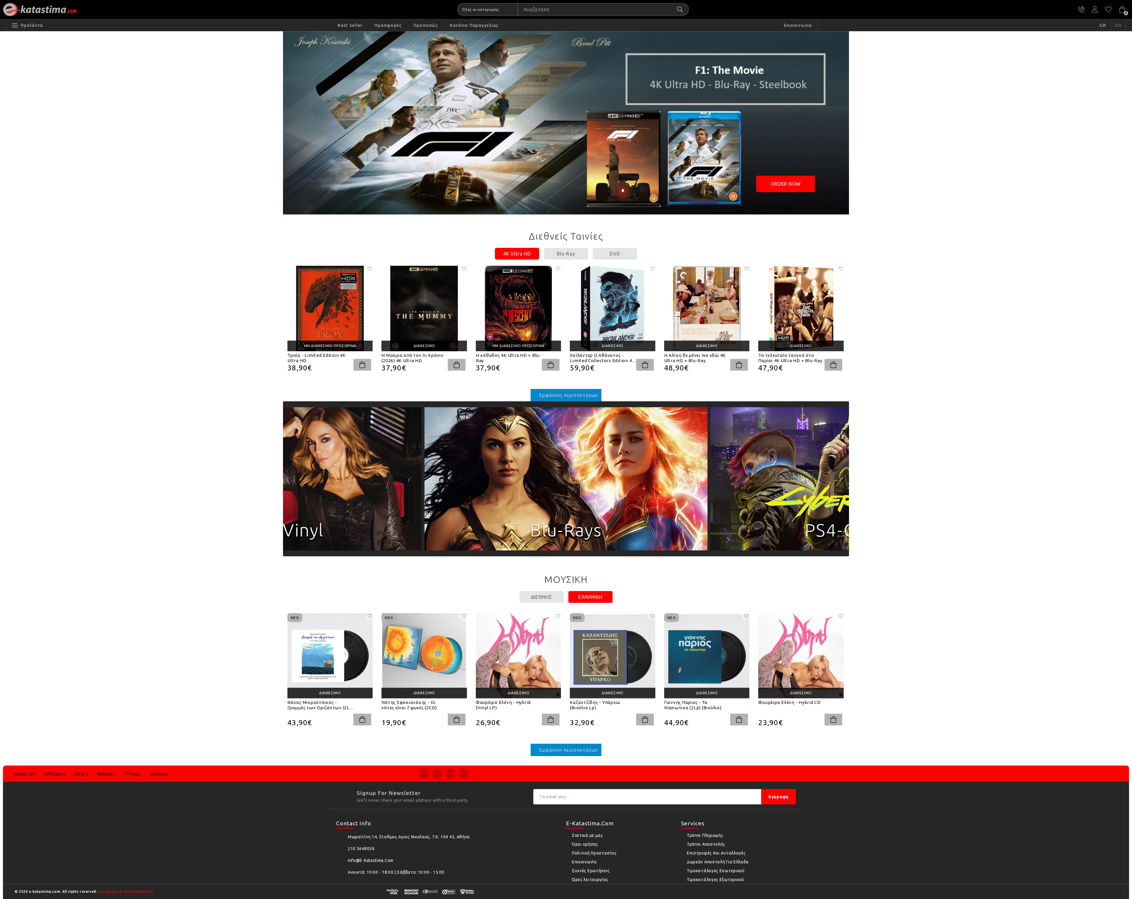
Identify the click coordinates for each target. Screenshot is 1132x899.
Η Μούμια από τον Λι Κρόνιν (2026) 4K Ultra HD (412, 358)
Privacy (132, 773)
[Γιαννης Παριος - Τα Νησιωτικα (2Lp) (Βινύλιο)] (706, 655)
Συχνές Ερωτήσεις (591, 870)
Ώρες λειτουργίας (590, 879)
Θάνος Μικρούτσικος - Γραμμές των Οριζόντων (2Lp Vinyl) (319, 705)
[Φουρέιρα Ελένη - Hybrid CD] (800, 655)
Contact (159, 773)
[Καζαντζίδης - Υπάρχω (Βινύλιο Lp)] (612, 655)
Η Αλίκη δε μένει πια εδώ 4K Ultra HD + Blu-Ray (695, 358)
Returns (106, 773)
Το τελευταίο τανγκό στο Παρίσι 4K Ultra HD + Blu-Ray (790, 358)
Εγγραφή (779, 796)
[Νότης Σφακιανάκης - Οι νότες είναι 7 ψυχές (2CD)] (424, 655)
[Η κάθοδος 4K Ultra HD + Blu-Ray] (518, 308)
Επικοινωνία (584, 862)
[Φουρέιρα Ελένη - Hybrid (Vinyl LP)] (518, 655)
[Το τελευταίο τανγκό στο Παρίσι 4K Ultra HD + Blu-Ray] (800, 308)
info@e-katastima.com (371, 860)
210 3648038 (1081, 9)
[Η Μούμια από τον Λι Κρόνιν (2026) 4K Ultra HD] (424, 308)
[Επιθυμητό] (369, 268)
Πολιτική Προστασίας (594, 853)
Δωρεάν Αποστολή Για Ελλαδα (718, 862)
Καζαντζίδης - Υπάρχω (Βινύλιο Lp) (595, 705)
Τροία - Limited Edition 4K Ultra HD (316, 358)
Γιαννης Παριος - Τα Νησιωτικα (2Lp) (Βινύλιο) (693, 705)
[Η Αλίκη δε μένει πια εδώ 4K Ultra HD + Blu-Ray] (706, 308)
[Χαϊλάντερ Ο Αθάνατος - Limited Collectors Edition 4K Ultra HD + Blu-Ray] (612, 308)
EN (1118, 25)
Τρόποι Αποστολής (706, 844)
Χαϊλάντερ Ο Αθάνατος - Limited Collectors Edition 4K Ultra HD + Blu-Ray (602, 358)
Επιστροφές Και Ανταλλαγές (716, 853)
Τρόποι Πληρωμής (705, 835)
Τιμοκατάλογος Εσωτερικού (716, 870)
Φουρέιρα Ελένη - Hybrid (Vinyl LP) (503, 705)
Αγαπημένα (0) (1108, 9)
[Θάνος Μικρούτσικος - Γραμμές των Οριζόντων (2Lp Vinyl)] (330, 655)
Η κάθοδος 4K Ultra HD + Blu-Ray (508, 358)
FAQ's (81, 773)
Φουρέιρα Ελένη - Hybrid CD (789, 702)
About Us (24, 773)
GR (1102, 25)
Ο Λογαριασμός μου (1095, 9)
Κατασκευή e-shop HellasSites (126, 891)
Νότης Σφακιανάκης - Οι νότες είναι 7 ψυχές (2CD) (409, 705)
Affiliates (55, 773)
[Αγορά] (362, 365)
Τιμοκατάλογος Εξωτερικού (715, 879)
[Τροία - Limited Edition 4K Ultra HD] (330, 308)
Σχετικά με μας (587, 835)
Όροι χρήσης (585, 844)
